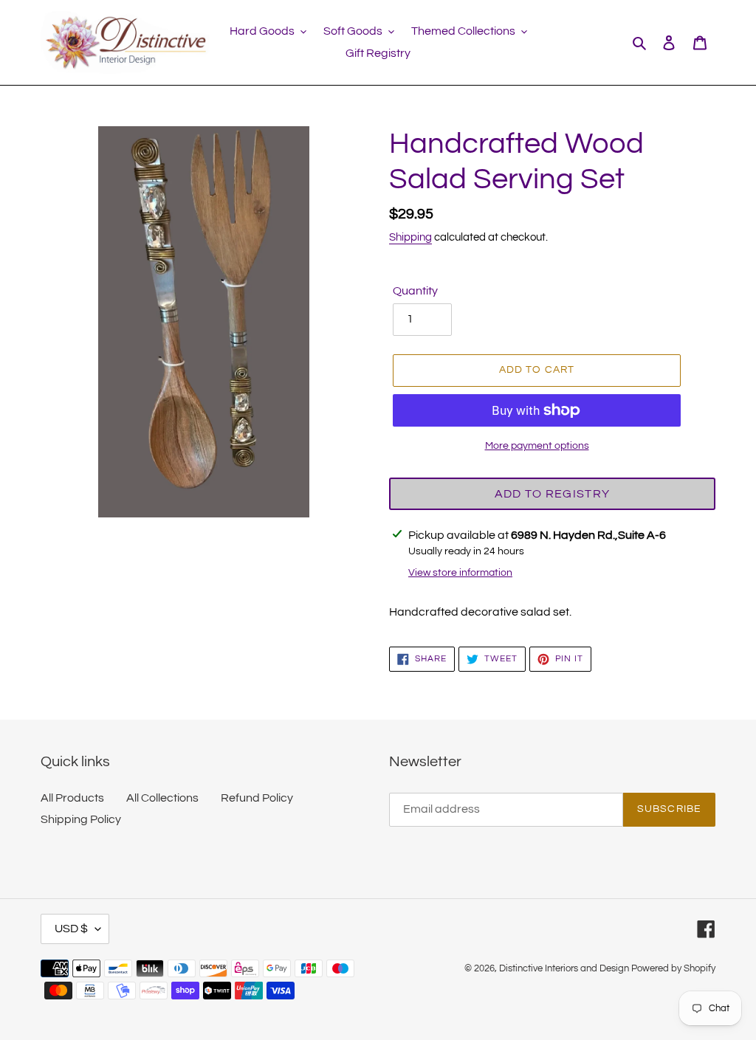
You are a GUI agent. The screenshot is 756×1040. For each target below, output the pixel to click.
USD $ (71, 928)
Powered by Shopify (673, 968)
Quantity (415, 291)
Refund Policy (257, 798)
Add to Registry (552, 494)
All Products (72, 798)
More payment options (537, 446)
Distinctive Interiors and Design (564, 968)
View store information (460, 573)
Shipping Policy (81, 819)
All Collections (162, 798)
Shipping (410, 237)
